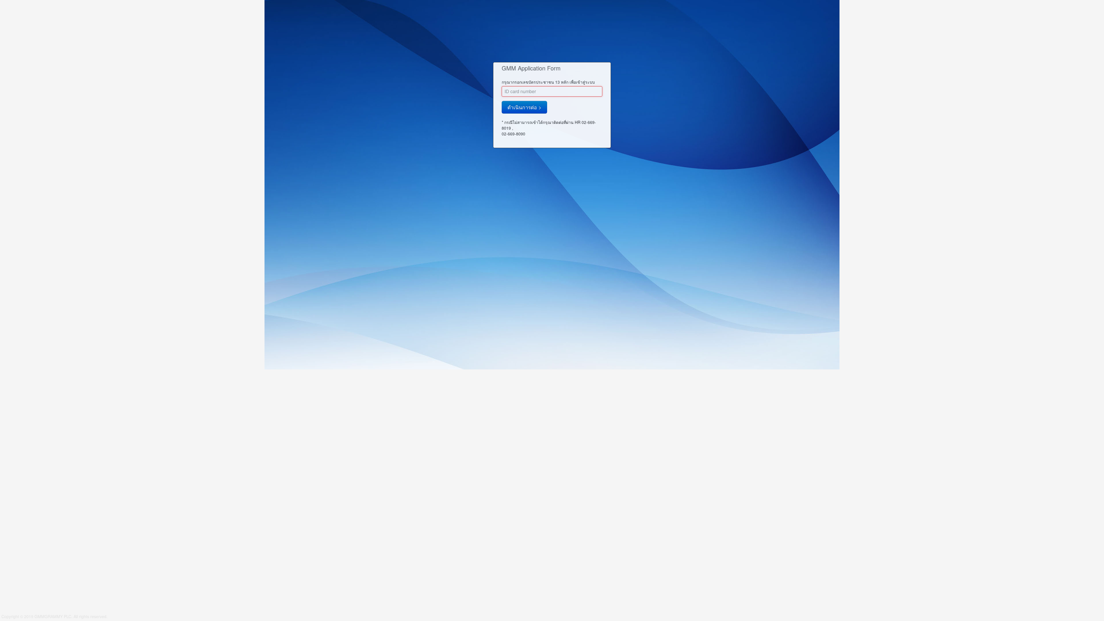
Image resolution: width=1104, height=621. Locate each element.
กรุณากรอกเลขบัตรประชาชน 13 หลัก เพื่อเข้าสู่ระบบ (548, 82)
